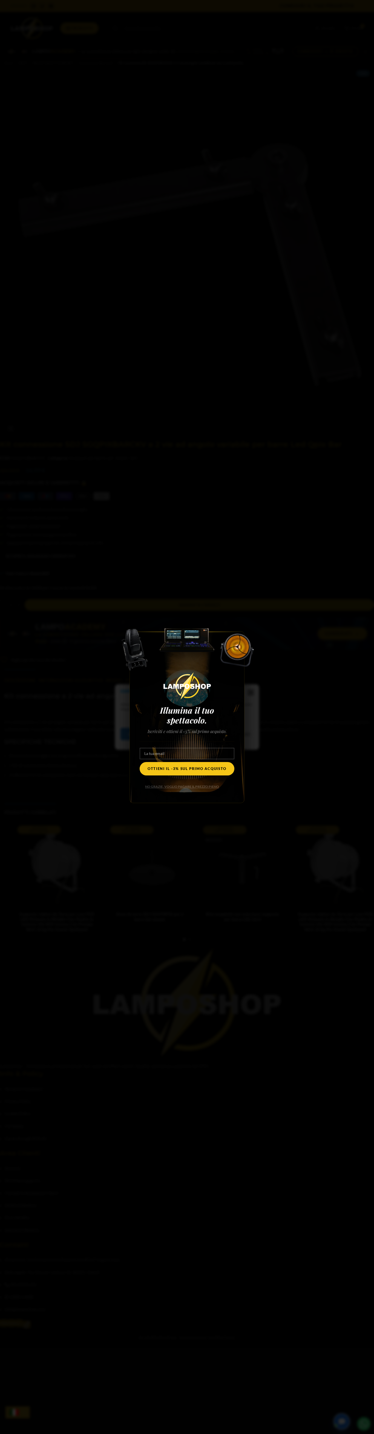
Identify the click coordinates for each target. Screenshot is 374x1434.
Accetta (137, 734)
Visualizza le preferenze (223, 734)
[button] (251, 693)
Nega (173, 734)
